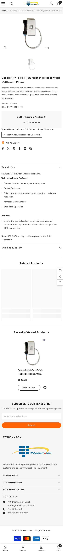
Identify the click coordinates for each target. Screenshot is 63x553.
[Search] (11, 4)
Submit (32, 425)
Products (13, 10)
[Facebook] (2, 148)
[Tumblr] (19, 148)
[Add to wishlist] (43, 388)
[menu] (3, 3)
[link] (16, 311)
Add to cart (29, 387)
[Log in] (51, 3)
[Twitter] (8, 148)
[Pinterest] (14, 148)
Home (3, 10)
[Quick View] (44, 340)
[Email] (30, 148)
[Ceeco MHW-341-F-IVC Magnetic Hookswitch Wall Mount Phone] (31, 352)
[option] (31, 32)
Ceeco (13, 103)
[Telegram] (25, 148)
